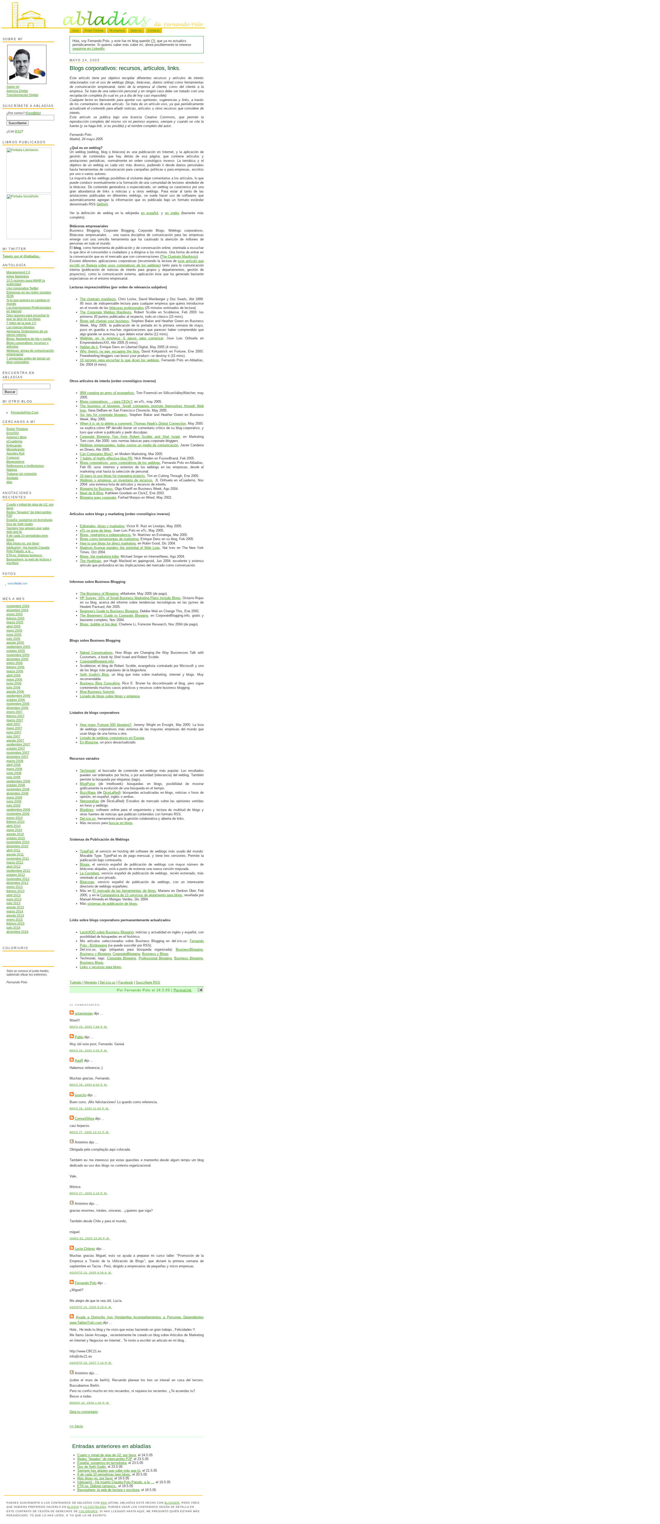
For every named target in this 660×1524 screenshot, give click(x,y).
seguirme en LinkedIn (88, 49)
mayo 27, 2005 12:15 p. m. (89, 1132)
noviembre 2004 (17, 606)
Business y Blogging (95, 954)
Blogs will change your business (104, 321)
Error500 (12, 433)
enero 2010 (14, 817)
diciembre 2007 (17, 756)
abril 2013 (13, 895)
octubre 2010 (15, 838)
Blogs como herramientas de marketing (109, 539)
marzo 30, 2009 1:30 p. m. (90, 1402)
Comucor (12, 457)
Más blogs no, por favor (94, 1478)
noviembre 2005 (17, 655)
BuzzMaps (88, 792)
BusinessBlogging (189, 949)
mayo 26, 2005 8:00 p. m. (89, 1084)
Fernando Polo (85, 1283)
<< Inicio (76, 1426)
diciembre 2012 (17, 882)
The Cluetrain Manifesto (179, 256)
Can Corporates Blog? (96, 454)
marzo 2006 (14, 671)
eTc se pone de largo (95, 530)
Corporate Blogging (121, 958)
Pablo (79, 1037)
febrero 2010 (15, 821)
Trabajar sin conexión (21, 473)
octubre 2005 (15, 650)
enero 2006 (14, 663)
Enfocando (14, 445)
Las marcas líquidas (20, 327)
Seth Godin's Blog (94, 674)
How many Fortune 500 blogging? (105, 725)
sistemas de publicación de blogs (112, 904)
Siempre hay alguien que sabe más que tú (108, 1470)
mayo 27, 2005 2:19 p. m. (89, 1193)
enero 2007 (14, 712)
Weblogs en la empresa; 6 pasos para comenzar (121, 338)
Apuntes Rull (15, 453)
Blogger (171, 1502)
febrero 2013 (15, 891)
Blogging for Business (96, 489)
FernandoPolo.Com (24, 412)
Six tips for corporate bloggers (103, 415)
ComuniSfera (84, 1118)
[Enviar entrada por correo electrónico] (199, 990)
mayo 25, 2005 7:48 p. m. (89, 1026)
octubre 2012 (15, 874)
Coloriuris (88, 1511)
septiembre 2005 (18, 646)
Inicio (75, 30)
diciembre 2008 (17, 793)
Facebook (125, 982)
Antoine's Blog (16, 437)
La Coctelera (89, 873)
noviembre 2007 (17, 752)
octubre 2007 (15, 748)
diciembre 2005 (17, 659)
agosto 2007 (15, 740)
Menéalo (90, 982)
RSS (18, 131)
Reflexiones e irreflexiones (25, 465)
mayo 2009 (14, 797)
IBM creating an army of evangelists (107, 393)
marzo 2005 (14, 622)
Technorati (87, 771)
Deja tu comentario (84, 1412)
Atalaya (11, 469)
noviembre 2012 (17, 879)
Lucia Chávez (85, 1249)
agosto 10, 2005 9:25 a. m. (91, 1307)
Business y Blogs (155, 954)
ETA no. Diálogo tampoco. (96, 1486)
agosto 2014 (15, 915)
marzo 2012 (14, 862)
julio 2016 (13, 927)
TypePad (86, 851)
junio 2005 (13, 634)
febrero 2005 (15, 618)
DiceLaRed (111, 792)
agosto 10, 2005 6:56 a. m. (91, 1272)
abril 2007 (13, 724)
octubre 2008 (15, 785)
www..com (17, 583)
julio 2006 (13, 687)
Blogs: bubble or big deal (98, 624)
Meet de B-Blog (91, 493)
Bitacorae (87, 882)
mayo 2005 (14, 630)
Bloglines (87, 810)
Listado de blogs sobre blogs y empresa (109, 696)
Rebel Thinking (94, 30)
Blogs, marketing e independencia (105, 535)
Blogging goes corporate (98, 497)
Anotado (12, 478)
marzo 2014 (14, 911)
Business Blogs (91, 963)
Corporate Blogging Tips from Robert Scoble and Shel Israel (130, 437)
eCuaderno (14, 441)
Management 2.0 (18, 272)
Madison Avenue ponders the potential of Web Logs (120, 548)
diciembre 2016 (17, 931)
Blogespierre (15, 461)
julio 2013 (13, 903)
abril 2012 (13, 866)
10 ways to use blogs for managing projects (112, 476)
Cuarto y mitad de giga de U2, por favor (106, 1455)
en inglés (172, 213)
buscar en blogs (121, 823)
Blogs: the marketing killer (99, 556)
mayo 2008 (14, 769)
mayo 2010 (14, 830)
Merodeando (15, 449)
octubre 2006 (15, 699)
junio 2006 (13, 683)
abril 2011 (13, 850)
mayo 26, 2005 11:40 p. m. (89, 1108)
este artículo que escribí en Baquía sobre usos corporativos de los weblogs (137, 263)
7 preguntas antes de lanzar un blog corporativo (28, 360)
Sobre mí (136, 30)
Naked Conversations (96, 653)
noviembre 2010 (17, 842)
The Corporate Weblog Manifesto (105, 312)
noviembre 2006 (17, 703)
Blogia (84, 864)
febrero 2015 (15, 923)
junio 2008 (13, 773)
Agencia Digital (17, 91)
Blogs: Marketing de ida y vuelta (28, 338)
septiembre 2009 (18, 809)
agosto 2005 (15, 642)
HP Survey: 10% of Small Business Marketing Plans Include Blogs (130, 598)
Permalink (183, 990)
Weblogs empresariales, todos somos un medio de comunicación (129, 445)
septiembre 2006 (18, 695)
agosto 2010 (15, 834)
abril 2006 (13, 675)
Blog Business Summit (97, 692)
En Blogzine (89, 742)
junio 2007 (13, 732)
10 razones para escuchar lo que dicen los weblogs (119, 360)
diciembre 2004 (17, 610)
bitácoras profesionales (126, 308)
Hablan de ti (89, 347)
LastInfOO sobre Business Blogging (107, 932)
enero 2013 (14, 887)
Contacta (153, 30)
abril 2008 (13, 764)
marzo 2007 (14, 720)
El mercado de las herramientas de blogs (124, 891)
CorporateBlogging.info (97, 661)
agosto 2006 (15, 691)
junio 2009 (13, 801)
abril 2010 (13, 825)
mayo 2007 (14, 728)
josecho (80, 1095)
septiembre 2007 (18, 744)
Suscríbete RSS (148, 982)
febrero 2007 (15, 716)
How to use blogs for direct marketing (108, 543)
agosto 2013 (15, 907)
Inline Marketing (17, 276)
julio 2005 (13, 638)
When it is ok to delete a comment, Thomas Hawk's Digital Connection (133, 423)
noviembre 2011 (17, 858)
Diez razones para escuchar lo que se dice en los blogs (27, 317)
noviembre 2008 (17, 789)
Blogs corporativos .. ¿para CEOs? (106, 402)
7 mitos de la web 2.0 (21, 323)
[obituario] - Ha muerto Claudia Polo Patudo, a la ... (115, 1482)
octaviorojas (84, 1013)
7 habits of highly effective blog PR (106, 458)
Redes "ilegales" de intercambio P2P (104, 1459)
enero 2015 (14, 919)
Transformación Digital (22, 95)
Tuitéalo (75, 982)
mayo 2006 (14, 679)
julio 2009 (13, 805)
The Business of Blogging (99, 594)
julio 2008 (13, 777)
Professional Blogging (155, 958)
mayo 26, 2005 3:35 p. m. (89, 1050)
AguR (79, 1060)
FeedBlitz (33, 113)
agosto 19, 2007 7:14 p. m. (91, 1362)
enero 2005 (14, 614)
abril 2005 (13, 626)
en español (149, 213)
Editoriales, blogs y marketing (102, 526)
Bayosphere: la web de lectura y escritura (108, 1490)
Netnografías (89, 801)
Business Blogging (188, 958)
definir (102, 204)
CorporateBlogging (126, 954)
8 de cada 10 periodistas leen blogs (103, 1474)
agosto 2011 (15, 854)
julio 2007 (13, 736)
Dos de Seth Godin (91, 1467)
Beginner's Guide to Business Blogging (109, 611)
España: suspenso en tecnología (101, 1463)
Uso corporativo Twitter (22, 288)
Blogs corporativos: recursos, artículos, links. (125, 68)
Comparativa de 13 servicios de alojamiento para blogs (141, 895)
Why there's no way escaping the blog (109, 351)
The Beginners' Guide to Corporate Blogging (114, 615)
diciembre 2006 (17, 707)
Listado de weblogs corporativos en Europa (112, 738)
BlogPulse (87, 784)
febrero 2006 (15, 667)
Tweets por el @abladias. (21, 256)
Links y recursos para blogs (100, 967)
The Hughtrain (90, 561)
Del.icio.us (88, 818)
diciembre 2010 (17, 846)
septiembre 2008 (18, 781)
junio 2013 (13, 899)
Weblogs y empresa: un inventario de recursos (116, 480)
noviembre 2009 (17, 813)
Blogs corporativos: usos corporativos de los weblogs (120, 463)
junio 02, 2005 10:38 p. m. (90, 1238)
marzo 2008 (14, 761)
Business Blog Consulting (100, 683)
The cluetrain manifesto (98, 299)
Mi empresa (117, 30)
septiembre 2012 (18, 870)
